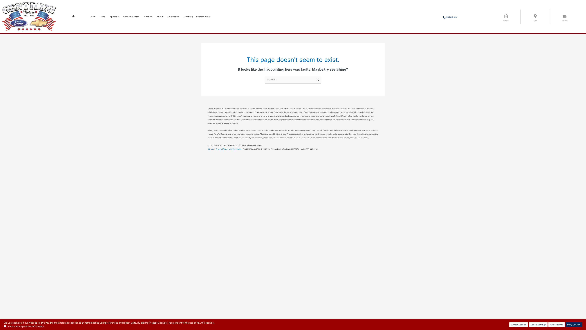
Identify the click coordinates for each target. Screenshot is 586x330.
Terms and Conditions (232, 149)
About (160, 16)
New (93, 16)
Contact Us (173, 16)
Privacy (219, 149)
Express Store (203, 16)
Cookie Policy (556, 324)
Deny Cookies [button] (573, 324)
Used (102, 16)
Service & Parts (131, 16)
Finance (148, 16)
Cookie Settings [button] (538, 324)
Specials (114, 16)
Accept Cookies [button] (518, 324)
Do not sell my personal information (25, 326)
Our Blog (188, 16)
